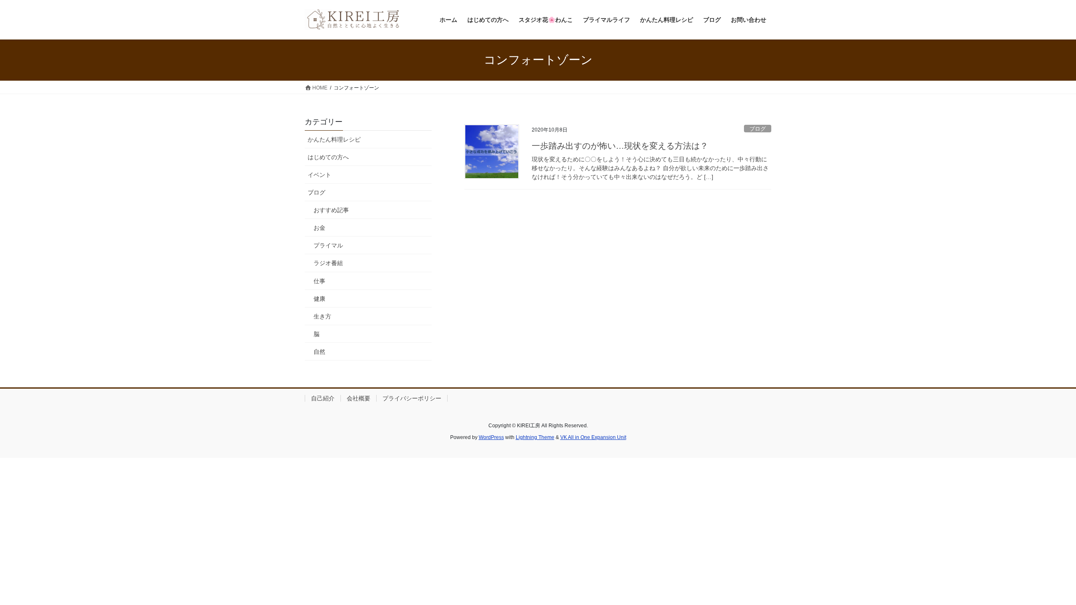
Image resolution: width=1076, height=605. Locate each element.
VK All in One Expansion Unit (593, 437)
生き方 (322, 316)
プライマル (328, 245)
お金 (319, 227)
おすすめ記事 (331, 210)
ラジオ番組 (328, 263)
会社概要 (358, 398)
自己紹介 (323, 398)
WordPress (491, 437)
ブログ (757, 129)
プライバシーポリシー (411, 398)
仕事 (319, 281)
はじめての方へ (328, 157)
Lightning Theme (535, 437)
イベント (319, 174)
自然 (319, 351)
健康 (319, 298)
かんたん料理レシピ (334, 139)
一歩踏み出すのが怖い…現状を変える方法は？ (620, 145)
